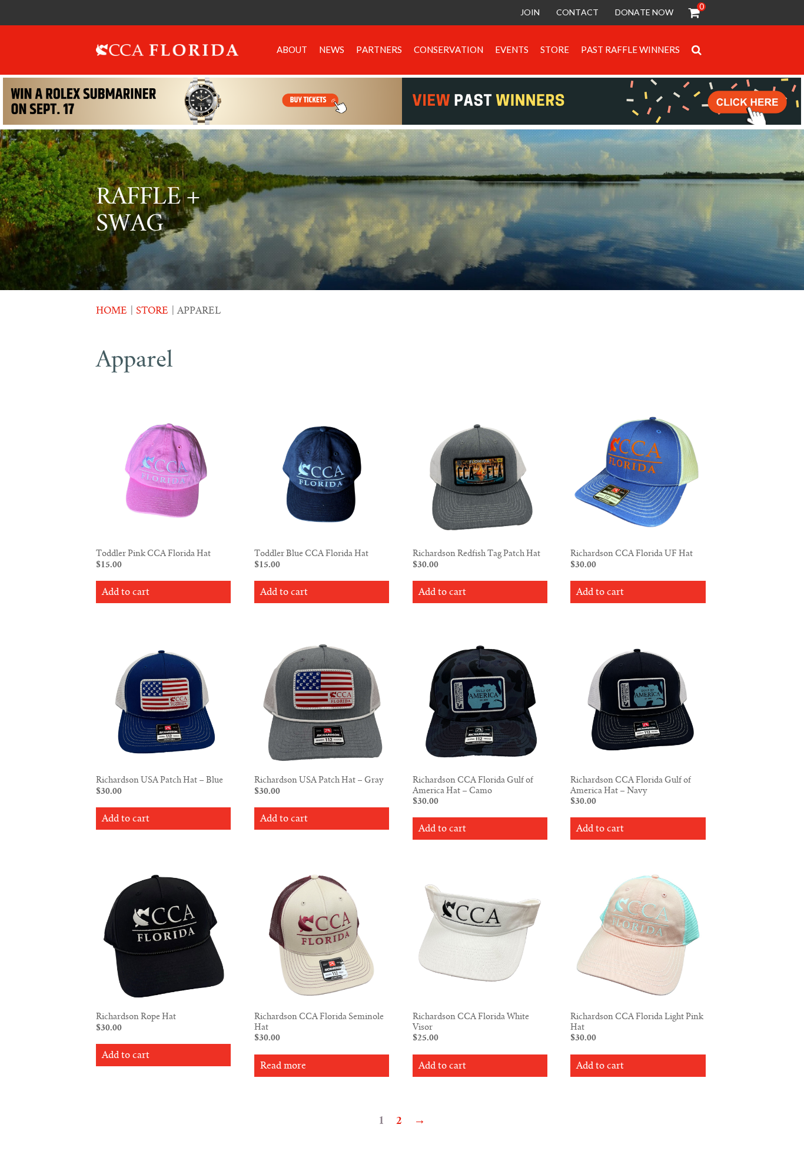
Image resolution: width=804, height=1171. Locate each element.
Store (554, 49)
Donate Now (644, 12)
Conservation (448, 49)
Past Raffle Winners (630, 49)
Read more (283, 1065)
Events (512, 49)
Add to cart (125, 592)
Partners (379, 49)
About (292, 49)
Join (530, 12)
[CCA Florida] (167, 52)
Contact (577, 12)
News (331, 49)
